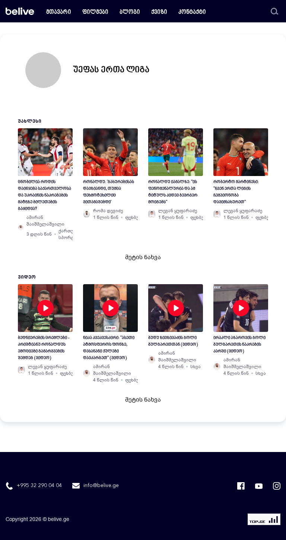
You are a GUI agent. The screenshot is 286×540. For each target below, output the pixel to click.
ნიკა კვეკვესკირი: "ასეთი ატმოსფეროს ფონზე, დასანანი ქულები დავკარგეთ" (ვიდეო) (108, 348)
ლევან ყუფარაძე (177, 211)
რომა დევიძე (108, 211)
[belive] (20, 11)
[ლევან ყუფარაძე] (151, 214)
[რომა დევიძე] (86, 214)
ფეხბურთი (137, 217)
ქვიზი (159, 12)
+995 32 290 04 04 (39, 485)
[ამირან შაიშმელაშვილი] (20, 227)
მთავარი (58, 12)
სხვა (195, 367)
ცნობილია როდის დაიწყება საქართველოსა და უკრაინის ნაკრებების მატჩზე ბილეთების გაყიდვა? (44, 195)
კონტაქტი (192, 12)
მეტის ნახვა (143, 257)
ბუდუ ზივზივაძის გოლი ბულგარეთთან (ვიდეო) (173, 341)
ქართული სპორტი (69, 234)
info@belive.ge (101, 485)
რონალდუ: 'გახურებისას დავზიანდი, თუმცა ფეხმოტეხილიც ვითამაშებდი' (108, 192)
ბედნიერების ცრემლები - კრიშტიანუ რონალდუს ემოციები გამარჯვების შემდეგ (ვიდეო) (44, 348)
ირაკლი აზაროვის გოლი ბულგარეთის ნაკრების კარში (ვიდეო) (239, 345)
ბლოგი (130, 12)
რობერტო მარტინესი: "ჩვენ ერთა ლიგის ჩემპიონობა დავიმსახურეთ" (236, 192)
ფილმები (95, 12)
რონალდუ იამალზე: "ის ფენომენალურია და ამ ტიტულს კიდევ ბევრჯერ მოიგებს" (172, 192)
